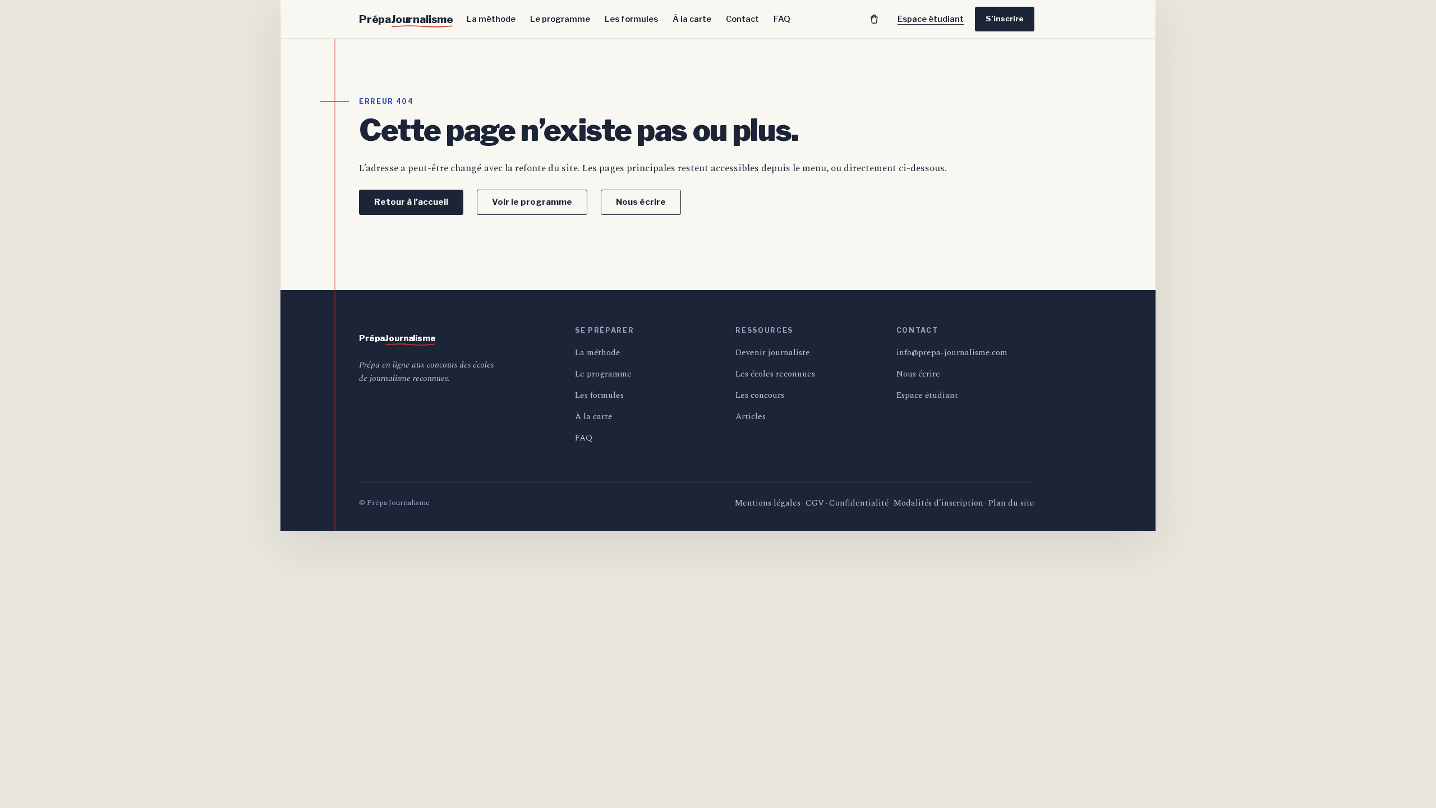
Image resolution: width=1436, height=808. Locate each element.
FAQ (782, 19)
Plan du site (1011, 503)
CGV (815, 503)
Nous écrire (641, 202)
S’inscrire (1005, 18)
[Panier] (874, 19)
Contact (742, 19)
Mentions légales (767, 503)
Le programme (560, 19)
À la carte (692, 19)
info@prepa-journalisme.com (951, 352)
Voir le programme (532, 202)
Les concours (759, 395)
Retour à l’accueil (411, 202)
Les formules (631, 19)
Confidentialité (859, 503)
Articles (750, 416)
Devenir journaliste (772, 352)
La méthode (491, 19)
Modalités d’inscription (938, 503)
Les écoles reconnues (775, 374)
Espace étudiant (931, 19)
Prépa (406, 19)
